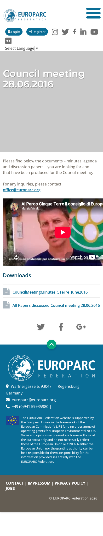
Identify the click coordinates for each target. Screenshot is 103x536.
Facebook (60, 326)
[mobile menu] (93, 13)
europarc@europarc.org (34, 399)
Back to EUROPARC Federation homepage (24, 16)
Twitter (40, 326)
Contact (15, 483)
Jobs (10, 488)
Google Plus (81, 326)
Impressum (39, 483)
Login (15, 32)
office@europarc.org (21, 189)
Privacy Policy (70, 483)
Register (39, 32)
